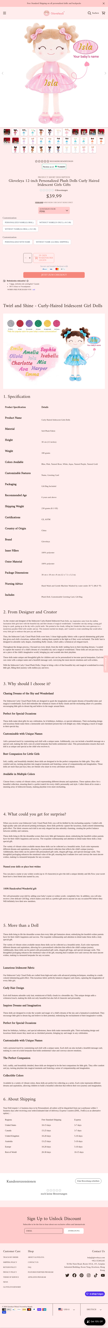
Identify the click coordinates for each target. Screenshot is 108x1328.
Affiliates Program (37, 1277)
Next (105, 73)
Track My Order (10, 1257)
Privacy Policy (10, 1272)
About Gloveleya (36, 1257)
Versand (39, 202)
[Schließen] (104, 3)
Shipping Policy (10, 1262)
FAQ (29, 1267)
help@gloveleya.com (96, 1257)
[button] (5, 13)
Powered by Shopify (25, 1307)
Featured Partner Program (40, 1272)
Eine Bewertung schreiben (88, 1181)
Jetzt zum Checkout (54, 275)
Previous (3, 73)
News (5, 1282)
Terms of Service (11, 1277)
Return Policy (9, 1267)
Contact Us (33, 1262)
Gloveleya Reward (12, 1287)
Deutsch (91, 1309)
